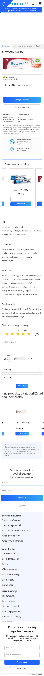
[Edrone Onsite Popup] (22, 338)
